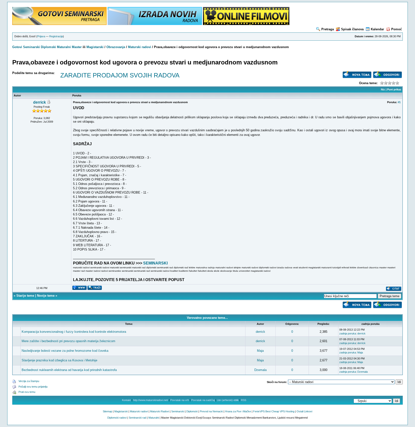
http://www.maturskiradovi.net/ (150, 400)
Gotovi (17, 47)
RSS (243, 400)
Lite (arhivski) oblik (228, 400)
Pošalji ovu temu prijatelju (33, 386)
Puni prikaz (394, 89)
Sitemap (107, 411)
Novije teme (46, 295)
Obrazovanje (115, 47)
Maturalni (64, 47)
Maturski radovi (139, 47)
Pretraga (327, 29)
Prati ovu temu (26, 391)
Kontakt (126, 400)
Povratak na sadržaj (203, 400)
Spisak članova (352, 29)
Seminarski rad (137, 417)
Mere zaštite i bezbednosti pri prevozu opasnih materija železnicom (68, 341)
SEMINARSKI (155, 263)
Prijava (41, 36)
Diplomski (48, 47)
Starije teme (25, 295)
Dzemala (260, 370)
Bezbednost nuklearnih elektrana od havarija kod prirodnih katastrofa (69, 370)
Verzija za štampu (28, 381)
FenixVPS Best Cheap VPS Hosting (273, 411)
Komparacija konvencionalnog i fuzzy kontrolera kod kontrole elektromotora (74, 331)
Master (77, 47)
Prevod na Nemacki (211, 411)
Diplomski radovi (117, 417)
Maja (260, 350)
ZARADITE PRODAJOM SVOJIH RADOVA (119, 75)
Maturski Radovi (159, 411)
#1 (399, 102)
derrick (39, 102)
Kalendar (377, 29)
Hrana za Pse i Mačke (238, 411)
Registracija (56, 36)
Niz (383, 89)
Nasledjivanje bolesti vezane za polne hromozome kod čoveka (65, 350)
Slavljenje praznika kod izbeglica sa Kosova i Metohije (59, 360)
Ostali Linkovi (304, 411)
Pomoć (396, 29)
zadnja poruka (347, 333)
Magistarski (95, 47)
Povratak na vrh (179, 400)
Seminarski (31, 47)
